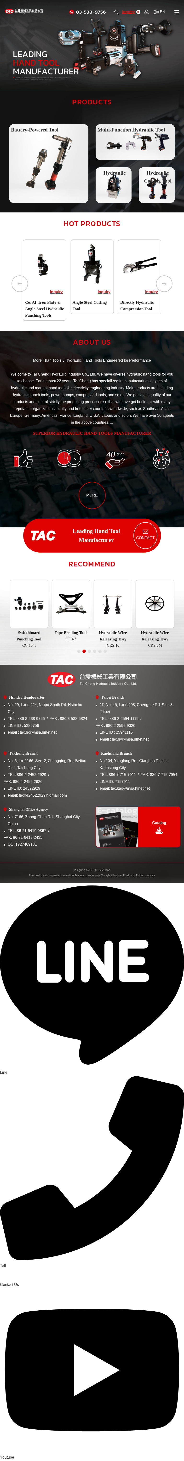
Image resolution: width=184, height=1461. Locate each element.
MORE (92, 495)
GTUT (94, 870)
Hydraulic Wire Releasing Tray (113, 638)
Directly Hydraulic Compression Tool (137, 305)
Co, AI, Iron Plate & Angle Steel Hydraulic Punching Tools (44, 309)
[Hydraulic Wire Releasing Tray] (113, 604)
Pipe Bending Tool (71, 635)
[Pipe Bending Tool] (71, 604)
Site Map (104, 870)
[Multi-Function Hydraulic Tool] (135, 142)
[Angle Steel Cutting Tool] (92, 264)
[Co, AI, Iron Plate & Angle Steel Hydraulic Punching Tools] (44, 264)
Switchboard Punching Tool (29, 638)
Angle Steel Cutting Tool (90, 305)
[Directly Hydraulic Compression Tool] (139, 264)
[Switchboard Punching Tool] (29, 604)
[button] (20, 283)
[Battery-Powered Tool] (48, 163)
